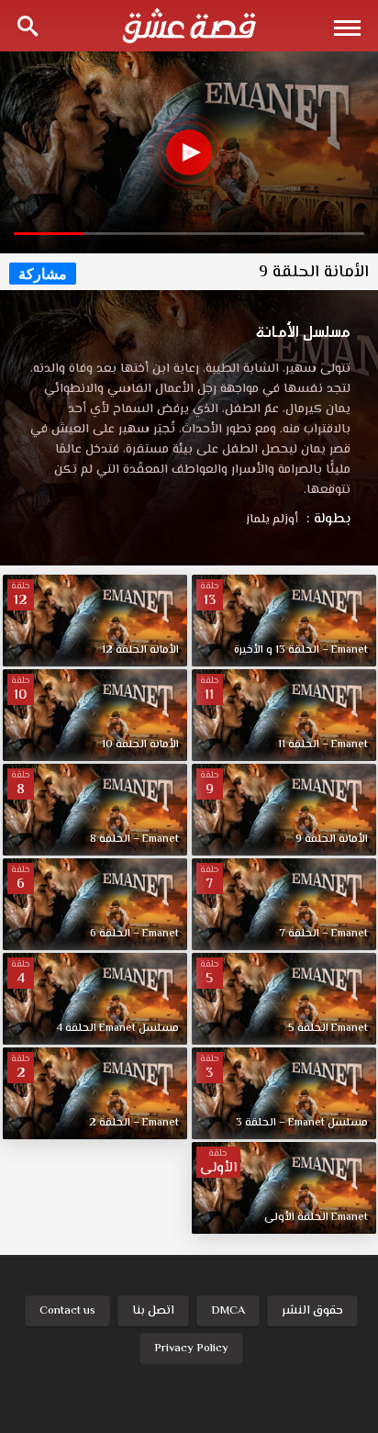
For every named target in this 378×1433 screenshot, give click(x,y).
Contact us (67, 1311)
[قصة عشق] (189, 26)
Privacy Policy (191, 1348)
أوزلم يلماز (272, 519)
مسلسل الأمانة (303, 331)
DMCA (228, 1311)
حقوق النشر (312, 1311)
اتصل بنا (153, 1311)
